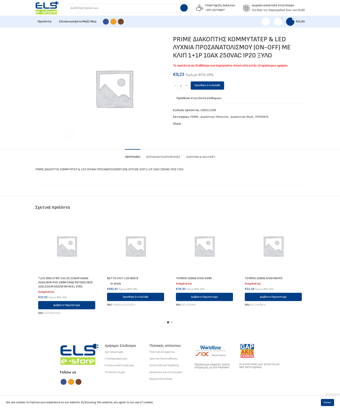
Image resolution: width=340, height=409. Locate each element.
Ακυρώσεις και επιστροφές (166, 372)
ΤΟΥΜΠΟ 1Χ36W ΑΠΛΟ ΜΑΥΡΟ (263, 278)
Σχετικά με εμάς (114, 352)
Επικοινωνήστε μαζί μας (119, 365)
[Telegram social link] (202, 123)
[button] (135, 297)
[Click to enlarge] (69, 133)
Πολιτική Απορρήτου (162, 352)
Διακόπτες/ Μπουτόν (214, 117)
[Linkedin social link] (198, 123)
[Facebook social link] (106, 22)
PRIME (194, 117)
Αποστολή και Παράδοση (164, 365)
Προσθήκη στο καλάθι (207, 85)
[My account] (266, 22)
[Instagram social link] (121, 22)
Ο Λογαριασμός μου (116, 358)
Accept (327, 402)
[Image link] (79, 354)
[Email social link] (113, 22)
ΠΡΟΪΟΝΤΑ (261, 117)
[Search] (184, 8)
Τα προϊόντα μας (115, 372)
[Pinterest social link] (193, 123)
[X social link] (189, 123)
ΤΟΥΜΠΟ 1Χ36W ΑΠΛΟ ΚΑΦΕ (194, 278)
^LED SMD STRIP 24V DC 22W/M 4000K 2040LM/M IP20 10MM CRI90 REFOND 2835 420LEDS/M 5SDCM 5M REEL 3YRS (65, 282)
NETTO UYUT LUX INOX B (122, 278)
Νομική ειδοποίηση (161, 378)
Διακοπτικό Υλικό (242, 117)
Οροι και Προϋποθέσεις (163, 358)
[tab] (132, 155)
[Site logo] (47, 8)
